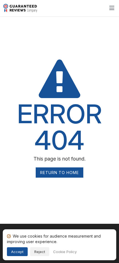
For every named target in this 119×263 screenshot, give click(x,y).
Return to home (59, 172)
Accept (17, 251)
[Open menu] (111, 8)
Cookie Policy (65, 251)
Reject (39, 251)
